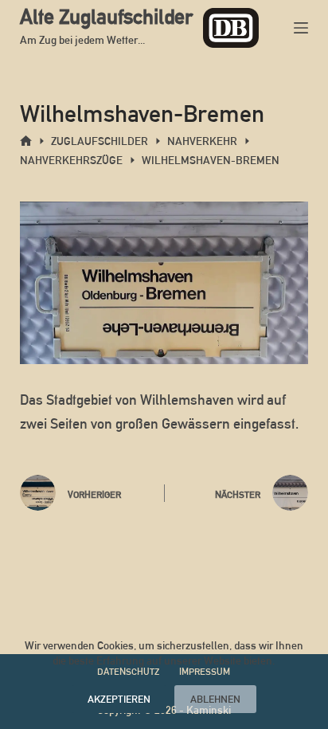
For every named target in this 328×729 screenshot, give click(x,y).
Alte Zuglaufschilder (106, 17)
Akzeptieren (119, 699)
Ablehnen (215, 699)
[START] (26, 141)
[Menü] (301, 28)
